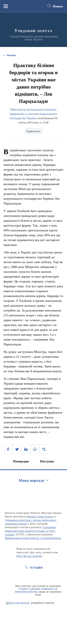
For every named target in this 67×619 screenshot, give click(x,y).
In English (36, 567)
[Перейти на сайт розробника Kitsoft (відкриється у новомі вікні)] (18, 602)
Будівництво (33, 131)
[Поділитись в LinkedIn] (26, 449)
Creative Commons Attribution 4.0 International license (36, 590)
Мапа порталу (31, 480)
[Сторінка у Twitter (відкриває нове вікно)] (33, 575)
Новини (11, 55)
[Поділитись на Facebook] (8, 449)
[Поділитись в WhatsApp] (35, 449)
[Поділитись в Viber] (43, 449)
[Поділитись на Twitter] (17, 449)
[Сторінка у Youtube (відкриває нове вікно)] (40, 575)
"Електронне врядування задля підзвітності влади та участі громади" (30, 531)
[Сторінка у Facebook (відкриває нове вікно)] (26, 575)
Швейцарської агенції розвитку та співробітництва (33, 538)
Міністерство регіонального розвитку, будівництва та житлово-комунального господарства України (33, 114)
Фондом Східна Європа (40, 516)
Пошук (58, 6)
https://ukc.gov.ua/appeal (29, 556)
